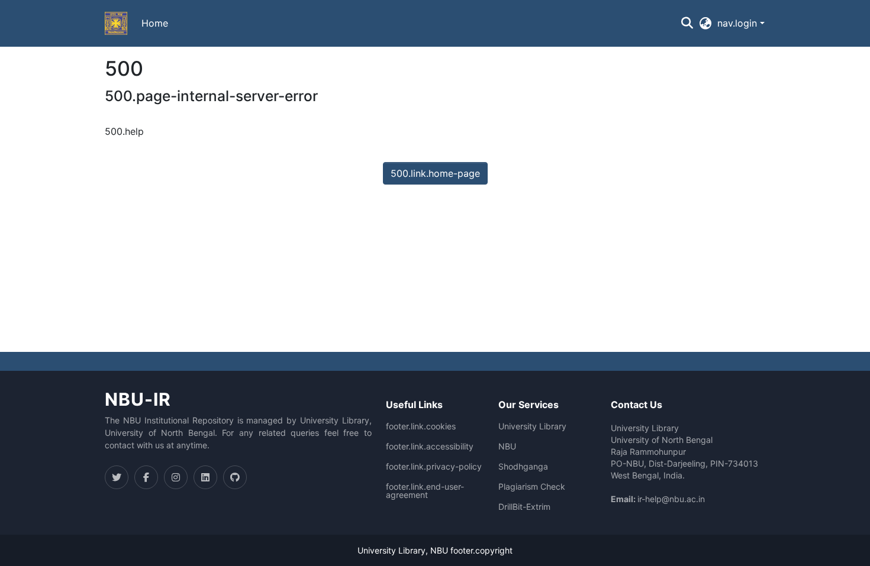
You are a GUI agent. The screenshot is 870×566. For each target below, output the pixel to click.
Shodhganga (523, 466)
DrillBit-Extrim (524, 507)
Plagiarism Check (531, 487)
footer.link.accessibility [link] (429, 446)
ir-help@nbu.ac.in (671, 499)
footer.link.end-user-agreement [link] (425, 491)
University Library (532, 426)
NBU (507, 446)
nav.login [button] (738, 23)
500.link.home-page (435, 173)
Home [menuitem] (154, 23)
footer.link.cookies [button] (421, 426)
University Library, (393, 550)
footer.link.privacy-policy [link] (434, 466)
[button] (116, 23)
